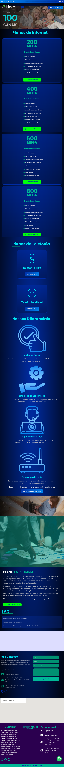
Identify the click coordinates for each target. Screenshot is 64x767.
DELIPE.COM (38, 765)
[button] (22, 7)
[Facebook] (60, 1)
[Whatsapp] (2, 759)
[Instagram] (63, 1)
